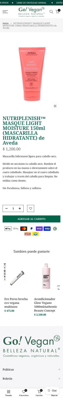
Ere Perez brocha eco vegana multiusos (16, 303)
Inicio (6, 23)
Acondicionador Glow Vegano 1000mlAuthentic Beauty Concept (45, 304)
